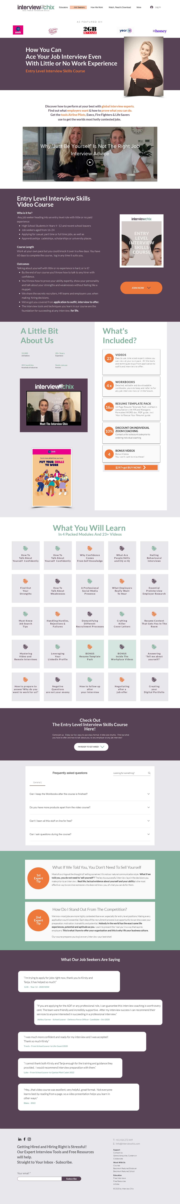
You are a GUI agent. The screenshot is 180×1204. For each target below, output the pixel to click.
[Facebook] (24, 1139)
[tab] (37, 782)
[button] (84, 429)
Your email (23, 1173)
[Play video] (90, 162)
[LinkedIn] (20, 1139)
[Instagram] (29, 1139)
